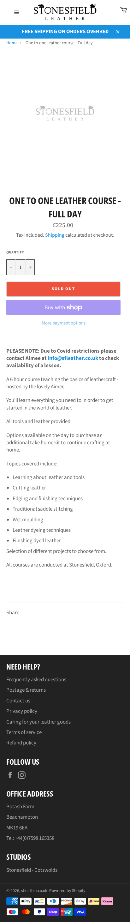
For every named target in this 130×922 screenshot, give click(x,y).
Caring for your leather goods (38, 722)
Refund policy (21, 743)
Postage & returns (26, 690)
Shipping (54, 235)
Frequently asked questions (36, 679)
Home (12, 43)
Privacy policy (21, 711)
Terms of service (24, 732)
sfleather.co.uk (34, 891)
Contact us (18, 701)
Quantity (15, 252)
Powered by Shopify (67, 891)
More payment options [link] (64, 323)
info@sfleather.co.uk (73, 358)
